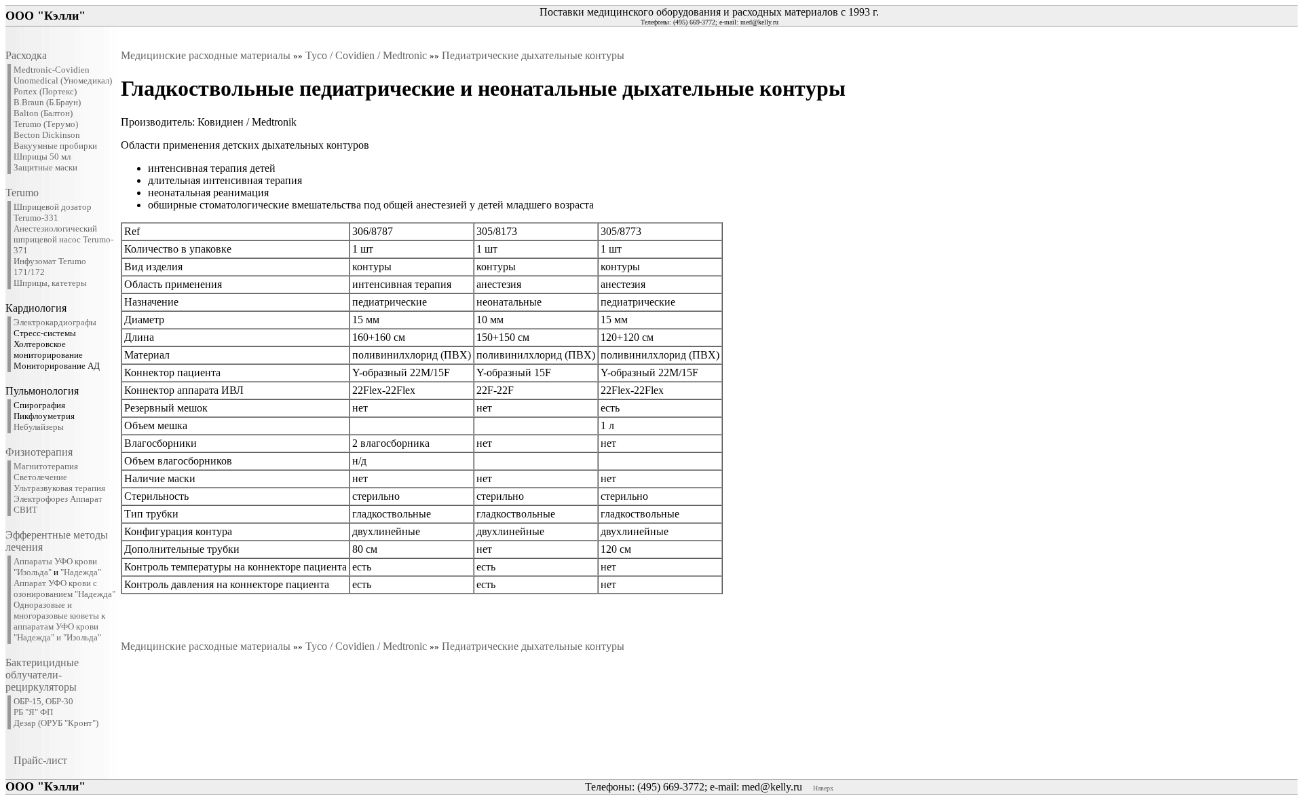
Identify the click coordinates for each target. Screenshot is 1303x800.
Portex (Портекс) (45, 91)
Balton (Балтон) (43, 113)
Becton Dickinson (47, 135)
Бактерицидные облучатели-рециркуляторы (42, 675)
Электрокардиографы (55, 322)
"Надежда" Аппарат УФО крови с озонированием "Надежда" (64, 583)
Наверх (823, 788)
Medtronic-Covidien (52, 70)
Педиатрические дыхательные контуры (533, 55)
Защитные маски (45, 167)
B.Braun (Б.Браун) (47, 102)
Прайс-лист (40, 760)
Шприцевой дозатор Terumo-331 (53, 212)
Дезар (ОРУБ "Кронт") (56, 723)
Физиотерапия (39, 452)
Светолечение (40, 477)
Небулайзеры (39, 427)
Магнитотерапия (46, 466)
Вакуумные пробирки (55, 146)
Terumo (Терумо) (46, 124)
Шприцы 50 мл (42, 156)
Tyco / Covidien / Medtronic (366, 55)
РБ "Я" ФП (33, 712)
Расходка (26, 55)
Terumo (22, 192)
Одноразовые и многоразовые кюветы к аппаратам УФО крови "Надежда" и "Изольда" (59, 621)
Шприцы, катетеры (50, 283)
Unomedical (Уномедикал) (63, 80)
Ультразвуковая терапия (59, 488)
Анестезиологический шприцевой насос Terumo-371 (63, 239)
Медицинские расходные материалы (205, 55)
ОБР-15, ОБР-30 (43, 701)
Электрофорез (41, 499)
